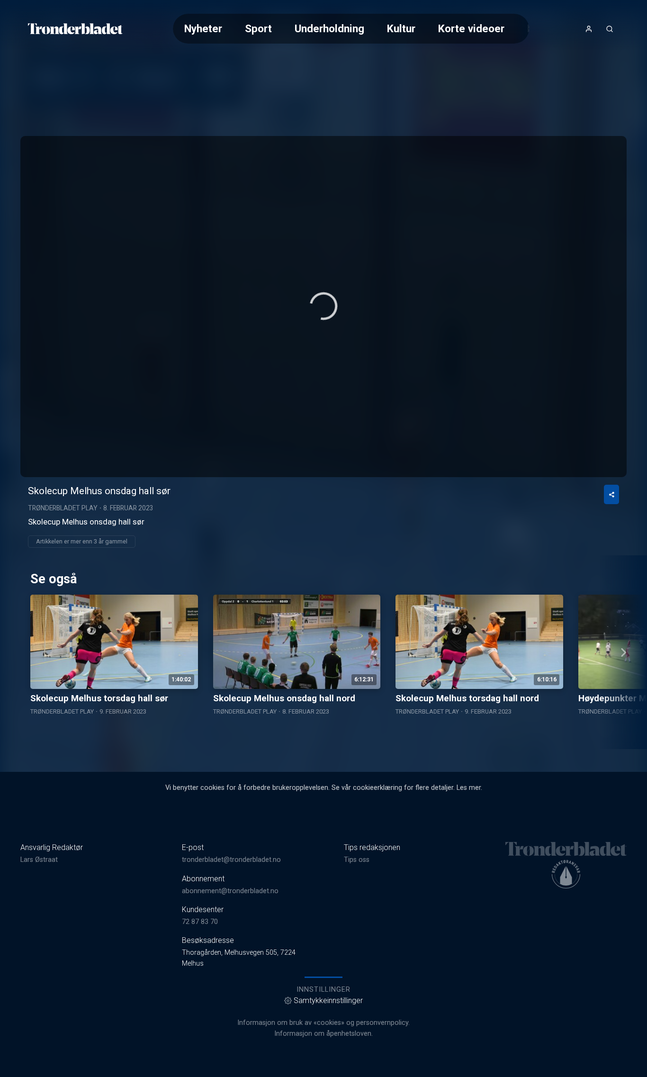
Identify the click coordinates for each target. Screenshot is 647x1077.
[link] (75, 29)
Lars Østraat (39, 860)
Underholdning (329, 28)
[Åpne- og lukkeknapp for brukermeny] (588, 28)
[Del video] (611, 494)
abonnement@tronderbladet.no (230, 891)
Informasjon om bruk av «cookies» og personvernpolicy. (323, 1023)
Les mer (469, 788)
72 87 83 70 (200, 922)
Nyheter (203, 28)
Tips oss (356, 860)
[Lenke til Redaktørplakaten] (566, 874)
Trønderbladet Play (63, 508)
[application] (323, 306)
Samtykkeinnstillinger (328, 1000)
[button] (323, 306)
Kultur (401, 28)
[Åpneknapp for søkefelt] (609, 28)
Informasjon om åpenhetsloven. (323, 1034)
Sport (258, 28)
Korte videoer (471, 28)
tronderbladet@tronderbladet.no (231, 860)
